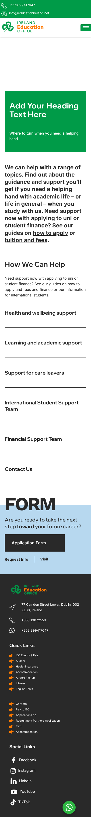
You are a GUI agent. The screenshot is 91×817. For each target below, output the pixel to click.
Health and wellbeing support (40, 312)
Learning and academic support (43, 342)
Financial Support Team (33, 439)
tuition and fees (26, 240)
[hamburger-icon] (85, 27)
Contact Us (18, 469)
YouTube (26, 791)
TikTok (23, 802)
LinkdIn (25, 781)
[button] (45, 318)
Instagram (26, 770)
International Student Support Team (42, 405)
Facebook (27, 760)
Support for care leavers (34, 372)
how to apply (50, 232)
